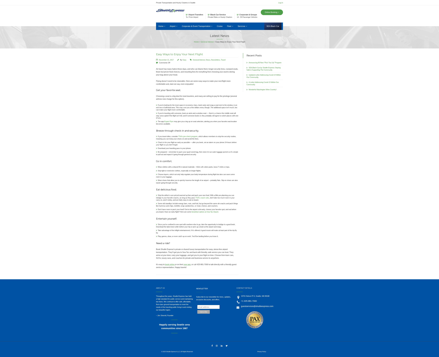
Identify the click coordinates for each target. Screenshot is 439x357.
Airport (172, 26)
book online (170, 264)
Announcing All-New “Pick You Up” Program (265, 63)
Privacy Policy (261, 351)
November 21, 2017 (166, 60)
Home (160, 26)
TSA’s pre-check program (188, 136)
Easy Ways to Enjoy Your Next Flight (179, 54)
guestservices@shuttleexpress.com (257, 306)
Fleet (229, 26)
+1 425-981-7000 (249, 301)
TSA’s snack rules (202, 198)
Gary (184, 60)
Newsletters (215, 60)
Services (241, 26)
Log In (280, 3)
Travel (223, 60)
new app (187, 264)
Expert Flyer (168, 121)
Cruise (219, 26)
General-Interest (199, 60)
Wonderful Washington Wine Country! (262, 90)
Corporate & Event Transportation (196, 26)
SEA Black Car (272, 26)
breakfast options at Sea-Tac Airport (205, 212)
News (208, 60)
